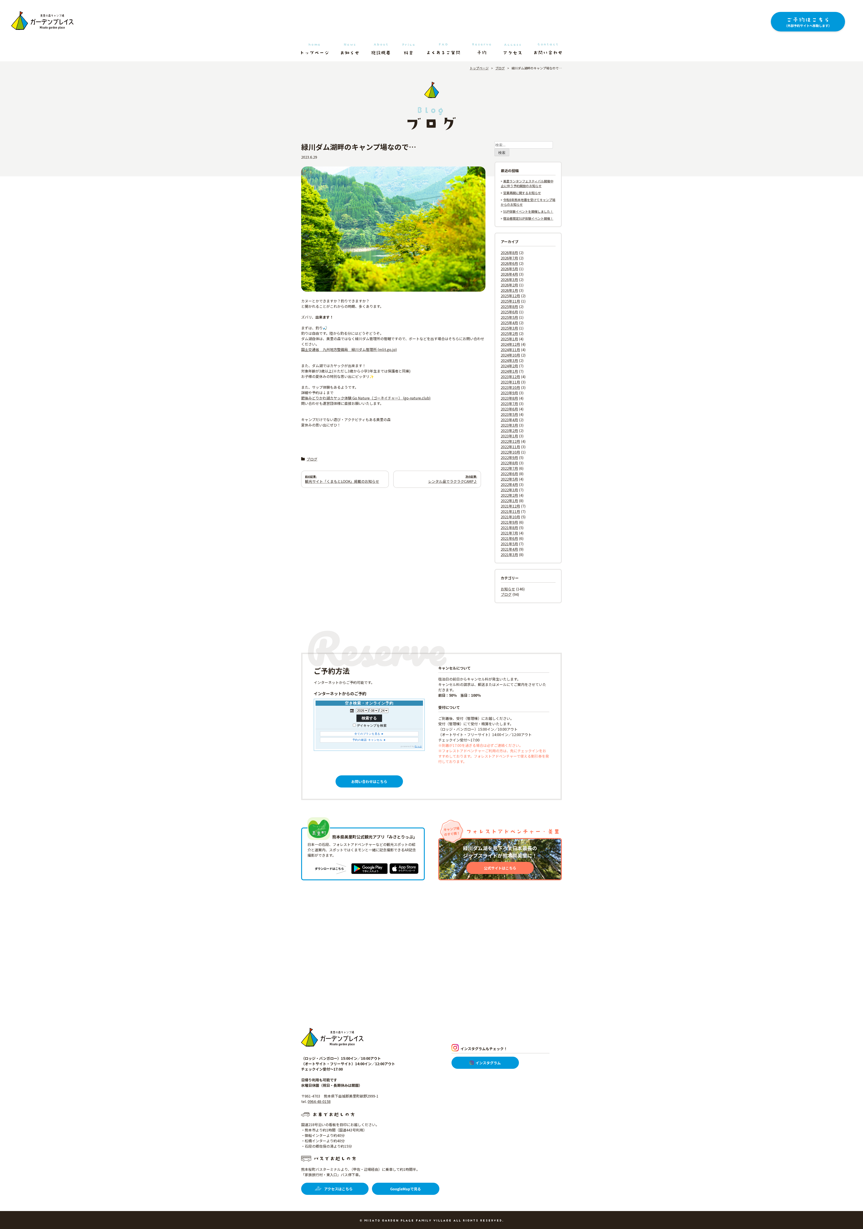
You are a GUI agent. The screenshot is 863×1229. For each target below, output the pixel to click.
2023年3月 (509, 425)
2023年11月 (510, 382)
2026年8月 (509, 252)
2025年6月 (509, 312)
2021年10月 (510, 516)
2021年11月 (510, 511)
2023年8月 (509, 398)
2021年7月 (509, 533)
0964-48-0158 (319, 1101)
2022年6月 (509, 473)
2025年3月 (509, 328)
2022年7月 (509, 468)
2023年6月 (509, 409)
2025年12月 (510, 295)
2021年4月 (509, 549)
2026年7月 (509, 258)
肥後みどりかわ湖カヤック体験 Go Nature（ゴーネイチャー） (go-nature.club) (366, 398)
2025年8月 (509, 306)
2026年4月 (509, 274)
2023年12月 (510, 376)
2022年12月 (510, 441)
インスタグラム (488, 1062)
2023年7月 (509, 403)
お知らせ (508, 589)
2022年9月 (509, 457)
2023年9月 (509, 392)
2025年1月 (509, 339)
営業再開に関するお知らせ (522, 193)
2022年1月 (509, 500)
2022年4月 (509, 484)
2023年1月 (509, 436)
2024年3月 (509, 360)
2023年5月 (509, 414)
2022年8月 (509, 463)
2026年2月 (509, 285)
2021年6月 (509, 538)
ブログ (312, 459)
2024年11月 (510, 349)
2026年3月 (509, 279)
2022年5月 (509, 479)
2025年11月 (510, 301)
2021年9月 (509, 522)
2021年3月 (509, 554)
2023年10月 (510, 387)
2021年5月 (509, 543)
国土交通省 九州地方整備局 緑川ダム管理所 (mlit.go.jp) (349, 349)
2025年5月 (509, 317)
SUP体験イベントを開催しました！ (528, 211)
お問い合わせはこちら (369, 781)
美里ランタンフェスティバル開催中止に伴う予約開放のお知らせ (527, 183)
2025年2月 (509, 333)
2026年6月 (509, 263)
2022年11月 (510, 446)
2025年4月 (509, 322)
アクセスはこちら (338, 1188)
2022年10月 (510, 452)
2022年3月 (509, 489)
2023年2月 (509, 430)
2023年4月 (509, 419)
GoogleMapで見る (405, 1188)
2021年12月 (510, 506)
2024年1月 (509, 371)
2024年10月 (510, 355)
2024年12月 (510, 344)
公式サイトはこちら (500, 868)
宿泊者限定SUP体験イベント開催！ (528, 218)
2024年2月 (509, 365)
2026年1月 (509, 290)
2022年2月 (509, 495)
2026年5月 (509, 268)
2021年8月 (509, 527)
